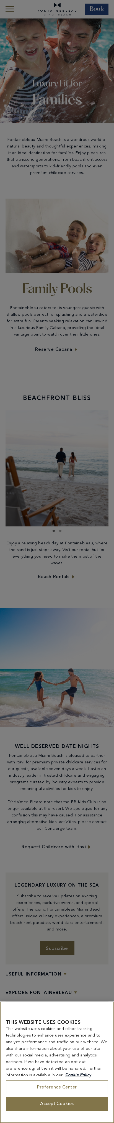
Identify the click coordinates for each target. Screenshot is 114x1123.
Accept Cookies (57, 1104)
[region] (57, 1062)
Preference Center (57, 1087)
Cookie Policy (78, 1075)
